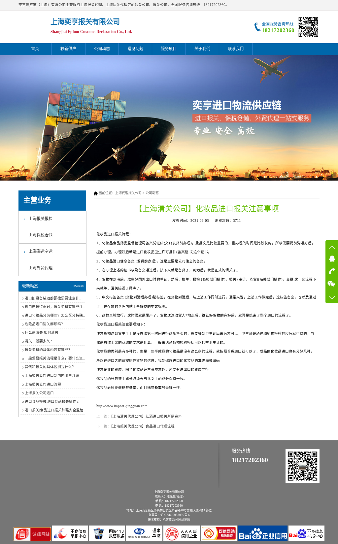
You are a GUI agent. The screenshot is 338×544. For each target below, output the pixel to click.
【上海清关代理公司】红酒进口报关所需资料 (146, 416)
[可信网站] (219, 540)
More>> (79, 286)
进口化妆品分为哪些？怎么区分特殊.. (55, 315)
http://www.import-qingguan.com (122, 406)
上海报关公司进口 (39, 393)
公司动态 (102, 49)
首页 (35, 49)
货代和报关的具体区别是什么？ (50, 367)
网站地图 (184, 519)
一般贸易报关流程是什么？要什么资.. (55, 358)
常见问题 (135, 49)
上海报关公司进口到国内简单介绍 (52, 375)
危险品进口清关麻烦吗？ (45, 324)
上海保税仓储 (40, 235)
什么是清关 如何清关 (41, 332)
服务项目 (169, 49)
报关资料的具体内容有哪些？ (48, 350)
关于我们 (202, 49)
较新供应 (68, 49)
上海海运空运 (40, 251)
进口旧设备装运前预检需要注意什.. (53, 298)
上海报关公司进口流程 (43, 384)
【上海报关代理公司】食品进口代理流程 (143, 426)
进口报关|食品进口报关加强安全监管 (54, 410)
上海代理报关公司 (128, 193)
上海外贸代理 (40, 268)
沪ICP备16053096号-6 (175, 515)
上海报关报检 (40, 219)
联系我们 (236, 49)
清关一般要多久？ (39, 341)
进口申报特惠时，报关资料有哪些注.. (55, 307)
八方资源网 (170, 519)
